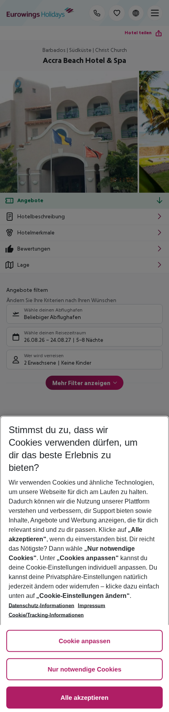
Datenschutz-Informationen (41, 606)
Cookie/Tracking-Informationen (46, 615)
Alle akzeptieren (84, 698)
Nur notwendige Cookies (84, 669)
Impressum (91, 606)
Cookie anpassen (84, 641)
